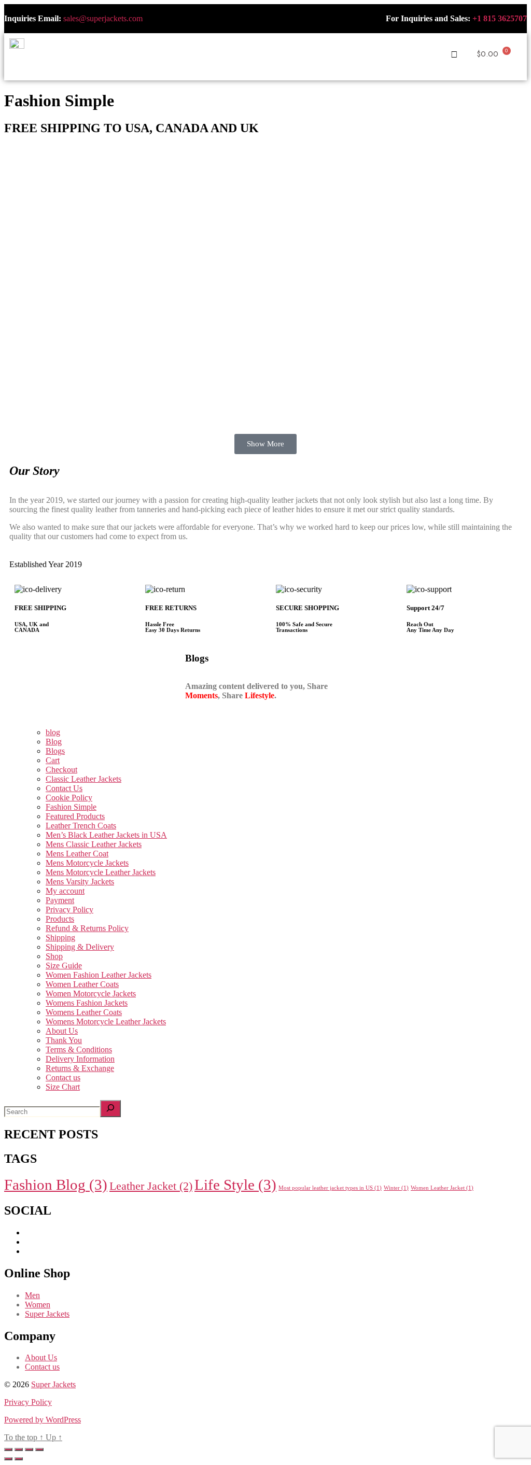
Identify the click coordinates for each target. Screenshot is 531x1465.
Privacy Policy (69, 909)
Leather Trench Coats (81, 825)
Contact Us (64, 788)
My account (65, 890)
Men (32, 1295)
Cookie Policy (69, 797)
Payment (60, 900)
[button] (264, 50)
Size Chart (63, 1086)
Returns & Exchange (80, 1068)
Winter (396, 1188)
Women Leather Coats (82, 984)
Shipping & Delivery (80, 946)
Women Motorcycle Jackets (91, 993)
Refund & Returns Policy (87, 928)
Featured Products (75, 816)
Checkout (61, 769)
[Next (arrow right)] (19, 1458)
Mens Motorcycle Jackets (87, 862)
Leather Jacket (150, 1186)
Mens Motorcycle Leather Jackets (101, 872)
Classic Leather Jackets (83, 778)
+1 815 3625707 (499, 18)
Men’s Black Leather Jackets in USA (106, 834)
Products (60, 918)
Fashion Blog (55, 1184)
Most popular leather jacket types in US (330, 1188)
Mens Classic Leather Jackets (94, 844)
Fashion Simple (71, 806)
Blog (54, 741)
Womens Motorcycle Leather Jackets (106, 1021)
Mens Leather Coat (77, 853)
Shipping (60, 937)
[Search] (110, 1108)
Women (37, 1304)
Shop (54, 956)
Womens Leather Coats (84, 1012)
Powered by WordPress (42, 1419)
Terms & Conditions (79, 1049)
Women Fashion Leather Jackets (98, 974)
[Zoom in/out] (8, 1449)
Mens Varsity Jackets (80, 881)
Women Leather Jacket (442, 1188)
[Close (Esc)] (39, 1449)
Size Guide (64, 965)
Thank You (64, 1040)
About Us (62, 1030)
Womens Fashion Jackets (87, 1002)
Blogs (55, 750)
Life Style (235, 1184)
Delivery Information (80, 1058)
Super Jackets (47, 1313)
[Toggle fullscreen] (19, 1449)
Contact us (63, 1077)
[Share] (29, 1449)
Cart (53, 760)
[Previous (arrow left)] (8, 1458)
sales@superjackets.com (103, 18)
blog (53, 732)
